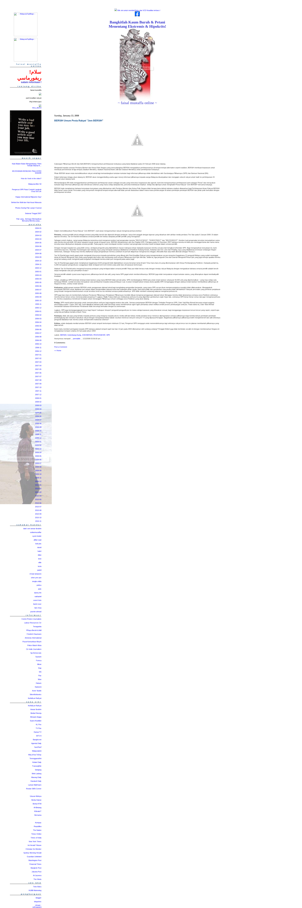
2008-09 (38, 427)
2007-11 (38, 391)
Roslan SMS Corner (33, 789)
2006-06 (38, 329)
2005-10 (38, 300)
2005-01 (38, 272)
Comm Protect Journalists (31, 619)
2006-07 (38, 333)
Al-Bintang (37, 807)
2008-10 (38, 431)
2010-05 (38, 499)
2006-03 (38, 319)
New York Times (35, 841)
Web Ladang (36, 773)
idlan (39, 555)
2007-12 (38, 395)
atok (39, 589)
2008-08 (38, 423)
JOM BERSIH (87, 335)
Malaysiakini (36, 751)
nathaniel (38, 596)
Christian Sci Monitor (33, 849)
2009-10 (38, 474)
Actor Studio (36, 691)
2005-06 (38, 286)
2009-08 (38, 467)
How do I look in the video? (31, 178)
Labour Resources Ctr (32, 623)
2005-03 (38, 275)
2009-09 (38, 470)
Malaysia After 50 (34, 184)
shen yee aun (36, 578)
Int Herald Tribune (34, 845)
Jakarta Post (36, 872)
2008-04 (38, 409)
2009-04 (38, 452)
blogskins (37, 901)
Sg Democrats (35, 653)
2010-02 (38, 489)
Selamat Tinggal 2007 (33, 213)
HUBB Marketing (35, 890)
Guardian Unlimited (34, 857)
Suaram (38, 657)
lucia (39, 566)
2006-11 (38, 347)
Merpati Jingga (35, 717)
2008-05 (38, 413)
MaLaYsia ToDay (34, 755)
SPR (108, 335)
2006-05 (38, 326)
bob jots (38, 544)
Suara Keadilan (35, 721)
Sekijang (38, 770)
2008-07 (38, 420)
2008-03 (38, 405)
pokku (39, 585)
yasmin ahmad (35, 612)
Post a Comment (60, 347)
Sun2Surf (37, 747)
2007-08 (38, 380)
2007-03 (38, 362)
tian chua (37, 608)
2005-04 (38, 279)
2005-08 (38, 293)
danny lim (37, 593)
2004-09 (38, 257)
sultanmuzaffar (35, 532)
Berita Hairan (36, 800)
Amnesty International (33, 638)
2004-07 (38, 250)
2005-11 (38, 304)
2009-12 (38, 481)
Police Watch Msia (34, 645)
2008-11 (38, 434)
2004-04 (38, 239)
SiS (40, 672)
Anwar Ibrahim (35, 709)
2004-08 (38, 253)
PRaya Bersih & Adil (33, 630)
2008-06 (38, 416)
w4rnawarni (37, 907)
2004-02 (38, 232)
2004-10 (38, 261)
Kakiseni (38, 687)
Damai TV (37, 732)
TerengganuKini (35, 758)
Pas (39, 676)
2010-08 (38, 510)
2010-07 (38, 507)
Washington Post (34, 860)
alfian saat (37, 540)
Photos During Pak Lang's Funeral (28, 208)
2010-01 (38, 485)
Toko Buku (37, 887)
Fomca (38, 660)
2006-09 (38, 340)
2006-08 (38, 337)
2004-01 (38, 228)
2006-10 (38, 344)
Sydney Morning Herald (32, 853)
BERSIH (63, 335)
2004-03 (38, 235)
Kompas (38, 823)
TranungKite (36, 766)
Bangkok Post (36, 868)
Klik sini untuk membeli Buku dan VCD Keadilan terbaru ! (138, 10)
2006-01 (38, 311)
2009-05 (38, 456)
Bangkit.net (37, 740)
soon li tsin (37, 600)
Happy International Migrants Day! (28, 197)
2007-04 (38, 366)
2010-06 (38, 503)
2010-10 (38, 517)
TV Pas (38, 728)
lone (39, 559)
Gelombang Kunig (74, 335)
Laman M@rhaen (34, 785)
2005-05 (38, 282)
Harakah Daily (36, 781)
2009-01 (38, 442)
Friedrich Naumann (34, 634)
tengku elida (36, 581)
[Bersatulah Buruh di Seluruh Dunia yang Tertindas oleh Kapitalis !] (137, 100)
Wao (39, 679)
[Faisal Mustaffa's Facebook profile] (137, 16)
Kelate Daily (36, 762)
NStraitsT (37, 811)
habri (39, 551)
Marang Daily (36, 777)
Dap (39, 668)
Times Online (36, 834)
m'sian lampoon (35, 574)
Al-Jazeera (37, 875)
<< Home (57, 350)
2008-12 (38, 438)
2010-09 (38, 514)
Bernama (37, 815)
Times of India (36, 838)
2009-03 (38, 449)
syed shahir (36, 536)
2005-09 (38, 297)
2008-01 (38, 398)
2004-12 (38, 268)
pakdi (39, 570)
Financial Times (35, 864)
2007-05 (38, 369)
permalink (76, 339)
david (39, 547)
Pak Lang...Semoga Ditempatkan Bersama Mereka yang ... (28, 220)
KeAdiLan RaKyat (34, 698)
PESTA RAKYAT (99, 335)
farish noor (37, 604)
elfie (39, 562)
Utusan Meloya (35, 796)
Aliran (39, 664)
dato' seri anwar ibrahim (32, 528)
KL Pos (38, 724)
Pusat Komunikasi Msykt (31, 642)
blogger (38, 898)
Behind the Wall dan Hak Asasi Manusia (26, 202)
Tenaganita (37, 626)
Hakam (38, 683)
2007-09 (38, 384)
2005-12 (38, 308)
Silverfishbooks (35, 694)
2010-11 (38, 521)
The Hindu (37, 879)
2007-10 (38, 387)
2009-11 (38, 478)
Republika (37, 826)
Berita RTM (37, 804)
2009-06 (38, 460)
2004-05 (38, 243)
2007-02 (38, 358)
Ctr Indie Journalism (33, 649)
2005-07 (38, 290)
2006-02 (38, 315)
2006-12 (38, 351)
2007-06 (38, 373)
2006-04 (38, 322)
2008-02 (38, 402)
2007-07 (38, 376)
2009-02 (38, 445)
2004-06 (38, 246)
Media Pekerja (36, 713)
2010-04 (38, 496)
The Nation (37, 830)
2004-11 (38, 264)
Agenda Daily (36, 743)
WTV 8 (38, 736)
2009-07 (38, 463)
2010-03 (38, 492)
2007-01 (38, 355)
